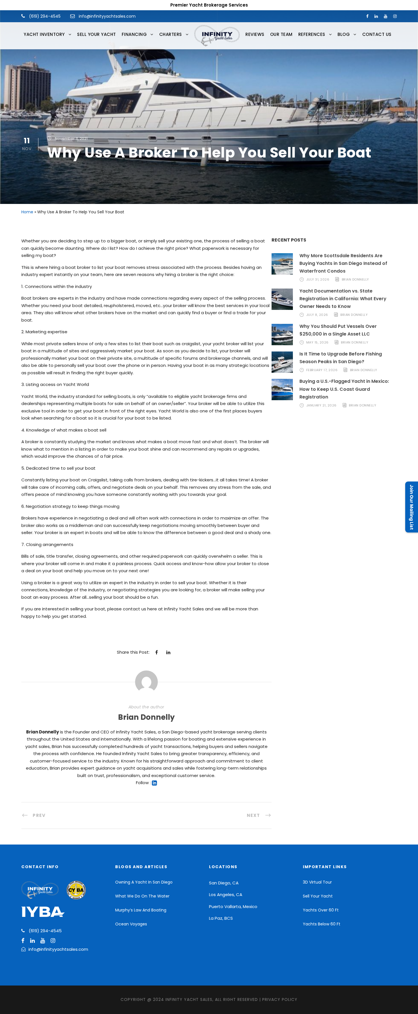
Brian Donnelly (146, 717)
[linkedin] (376, 16)
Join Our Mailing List (412, 507)
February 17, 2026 (322, 370)
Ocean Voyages (131, 924)
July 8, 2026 (317, 314)
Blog (344, 34)
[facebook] (367, 16)
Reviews (254, 34)
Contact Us (377, 34)
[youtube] (385, 16)
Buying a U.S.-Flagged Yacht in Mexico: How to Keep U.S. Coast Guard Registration (344, 389)
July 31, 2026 (318, 279)
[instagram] (395, 16)
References (311, 34)
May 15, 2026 (317, 342)
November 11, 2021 (71, 138)
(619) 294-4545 (44, 16)
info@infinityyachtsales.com (107, 16)
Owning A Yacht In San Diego (144, 882)
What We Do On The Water (142, 896)
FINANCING (134, 34)
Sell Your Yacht (96, 34)
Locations (223, 867)
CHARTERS (170, 34)
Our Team (281, 34)
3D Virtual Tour (317, 882)
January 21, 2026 (321, 405)
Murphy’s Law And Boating (140, 910)
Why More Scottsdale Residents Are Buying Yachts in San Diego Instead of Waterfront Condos (343, 263)
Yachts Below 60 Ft (321, 924)
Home (27, 212)
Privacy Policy (279, 999)
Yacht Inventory (44, 34)
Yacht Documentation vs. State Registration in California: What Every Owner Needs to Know (342, 299)
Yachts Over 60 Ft (321, 910)
